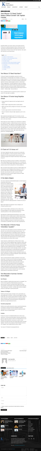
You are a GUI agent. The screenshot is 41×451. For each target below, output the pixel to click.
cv (5, 337)
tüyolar (12, 337)
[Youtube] (39, 0)
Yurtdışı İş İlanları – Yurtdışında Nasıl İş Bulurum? (4, 377)
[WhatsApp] (9, 21)
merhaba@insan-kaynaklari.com (19, 445)
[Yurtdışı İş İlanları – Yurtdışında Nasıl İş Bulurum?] (5, 373)
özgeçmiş (8, 337)
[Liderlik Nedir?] (23, 373)
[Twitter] (36, 0)
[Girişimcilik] (2, 426)
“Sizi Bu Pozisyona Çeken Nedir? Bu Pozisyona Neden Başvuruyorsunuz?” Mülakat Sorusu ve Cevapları (6, 352)
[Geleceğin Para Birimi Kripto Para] (16, 426)
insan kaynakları (4, 19)
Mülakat (6, 9)
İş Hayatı (5, 11)
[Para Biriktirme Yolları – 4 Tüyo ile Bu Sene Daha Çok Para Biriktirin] (16, 421)
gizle (5, 55)
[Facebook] (33, 0)
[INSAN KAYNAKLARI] (8, 4)
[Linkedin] (34, 439)
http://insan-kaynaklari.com (12, 360)
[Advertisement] (27, 4)
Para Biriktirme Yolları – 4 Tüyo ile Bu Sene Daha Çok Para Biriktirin (22, 421)
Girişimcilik (6, 425)
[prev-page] (1, 381)
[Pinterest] (7, 21)
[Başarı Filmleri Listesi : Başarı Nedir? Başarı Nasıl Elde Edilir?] (2, 421)
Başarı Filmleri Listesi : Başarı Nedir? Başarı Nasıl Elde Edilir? (9, 421)
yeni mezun (15, 337)
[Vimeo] (38, 0)
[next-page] (3, 381)
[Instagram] (35, 0)
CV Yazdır (2, 11)
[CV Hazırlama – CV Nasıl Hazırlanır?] (14, 373)
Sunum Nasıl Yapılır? (23, 350)
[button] (39, 7)
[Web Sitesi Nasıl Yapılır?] (2, 430)
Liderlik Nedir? (21, 376)
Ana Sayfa (2, 9)
